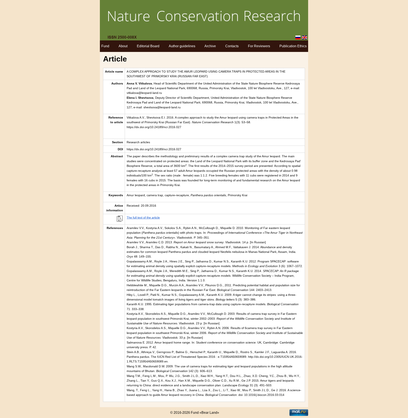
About (123, 46)
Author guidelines (182, 46)
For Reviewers (259, 46)
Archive (210, 46)
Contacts (232, 46)
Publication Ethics (293, 46)
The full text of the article (143, 217)
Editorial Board (148, 46)
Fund (105, 46)
